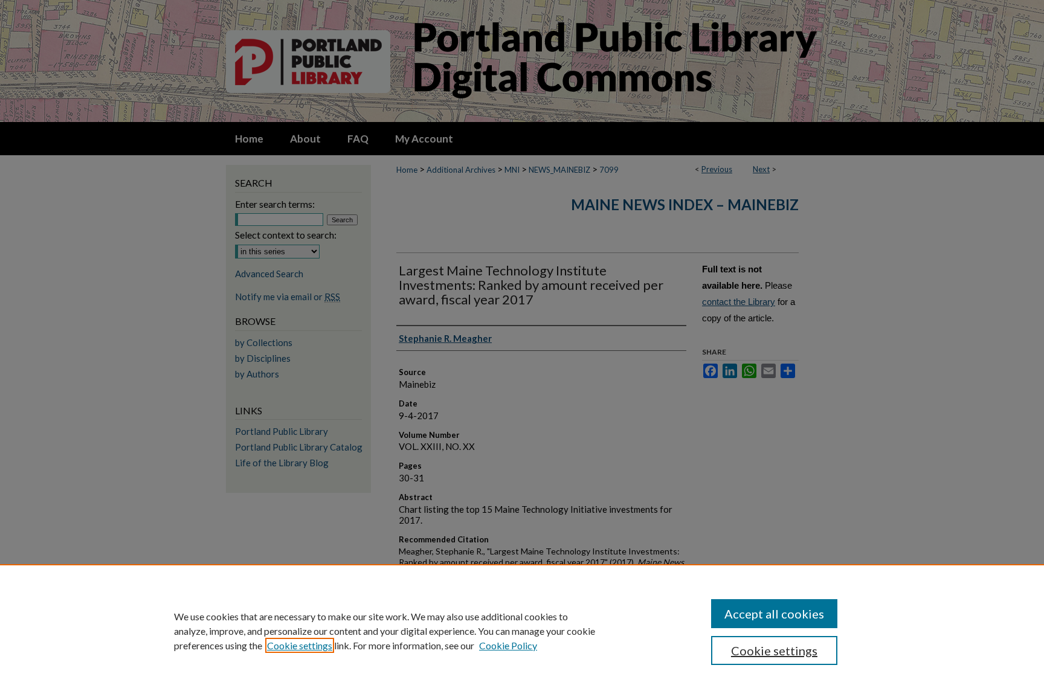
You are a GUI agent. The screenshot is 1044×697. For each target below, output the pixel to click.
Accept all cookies (774, 613)
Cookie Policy (508, 645)
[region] (522, 630)
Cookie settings (299, 645)
